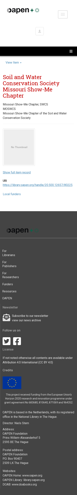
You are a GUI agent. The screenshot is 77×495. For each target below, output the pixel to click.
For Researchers (9, 275)
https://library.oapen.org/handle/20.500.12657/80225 (38, 185)
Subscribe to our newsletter (30, 316)
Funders (7, 284)
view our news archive (26, 320)
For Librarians (8, 253)
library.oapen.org (34, 480)
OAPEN (7, 298)
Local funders (12, 194)
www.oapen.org (32, 475)
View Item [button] (13, 62)
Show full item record (17, 172)
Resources (9, 291)
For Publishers (9, 264)
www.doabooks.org (24, 484)
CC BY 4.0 (45, 362)
